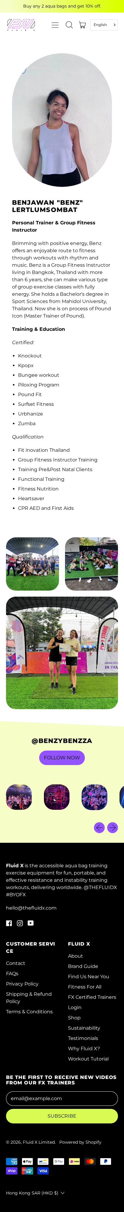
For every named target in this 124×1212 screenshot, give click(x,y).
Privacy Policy (22, 984)
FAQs (12, 973)
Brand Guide (83, 966)
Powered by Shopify (80, 1142)
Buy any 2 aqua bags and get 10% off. (62, 6)
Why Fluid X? (84, 1048)
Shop (74, 1018)
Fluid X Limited (39, 1142)
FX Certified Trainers (92, 997)
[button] (69, 25)
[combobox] (104, 24)
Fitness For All (84, 987)
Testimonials (83, 1038)
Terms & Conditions (29, 1012)
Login (75, 1007)
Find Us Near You (88, 976)
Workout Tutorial (88, 1059)
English (100, 24)
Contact (15, 963)
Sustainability (84, 1028)
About (75, 956)
